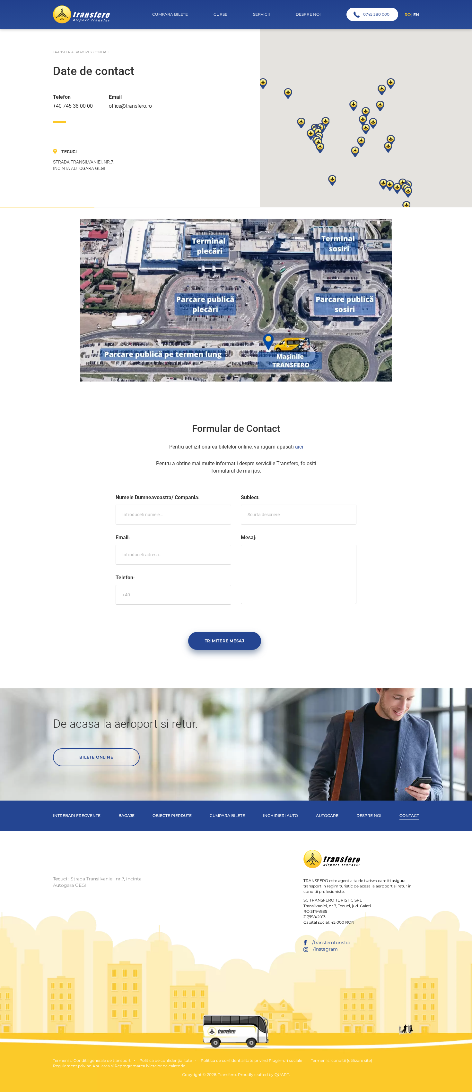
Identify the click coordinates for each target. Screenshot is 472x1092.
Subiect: (250, 497)
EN (416, 14)
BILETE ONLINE (96, 757)
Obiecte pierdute (172, 815)
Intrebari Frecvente (77, 815)
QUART (282, 1074)
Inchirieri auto (280, 815)
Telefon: (125, 578)
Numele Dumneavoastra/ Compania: (158, 497)
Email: (123, 537)
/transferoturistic (331, 942)
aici (299, 447)
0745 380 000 (376, 14)
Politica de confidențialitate (165, 1060)
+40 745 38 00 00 (73, 106)
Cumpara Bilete (170, 14)
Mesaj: (249, 537)
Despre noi (368, 815)
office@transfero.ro (130, 106)
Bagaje (126, 815)
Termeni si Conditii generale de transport (92, 1060)
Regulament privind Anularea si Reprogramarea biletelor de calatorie (119, 1065)
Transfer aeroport (71, 52)
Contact (409, 815)
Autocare (327, 815)
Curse (220, 14)
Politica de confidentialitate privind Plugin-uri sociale (251, 1060)
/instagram (325, 949)
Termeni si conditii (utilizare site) (341, 1060)
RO (408, 14)
